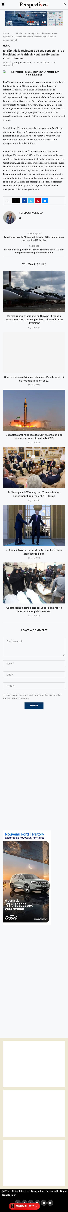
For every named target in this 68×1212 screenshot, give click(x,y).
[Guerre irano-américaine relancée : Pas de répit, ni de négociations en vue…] (34, 352)
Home (6, 33)
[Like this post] (17, 200)
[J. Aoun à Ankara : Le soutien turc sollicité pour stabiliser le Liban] (34, 525)
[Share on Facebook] (24, 200)
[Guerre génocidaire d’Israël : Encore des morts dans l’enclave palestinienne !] (34, 583)
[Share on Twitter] (31, 200)
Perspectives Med (22, 62)
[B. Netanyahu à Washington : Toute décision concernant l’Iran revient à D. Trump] (34, 467)
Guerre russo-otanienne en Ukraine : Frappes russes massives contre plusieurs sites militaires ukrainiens (34, 320)
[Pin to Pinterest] (38, 200)
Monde (18, 33)
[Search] (64, 4)
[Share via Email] (45, 200)
